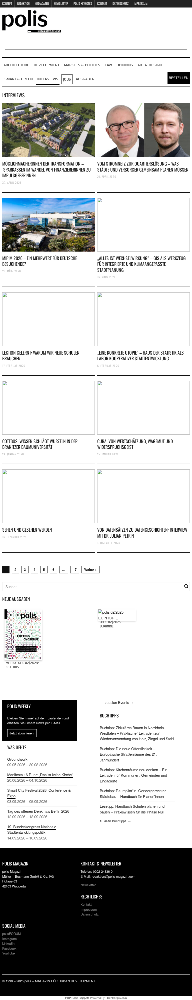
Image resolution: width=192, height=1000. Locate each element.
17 (74, 569)
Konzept (7, 3)
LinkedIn (8, 943)
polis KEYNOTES (83, 3)
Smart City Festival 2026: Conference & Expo (39, 792)
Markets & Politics (82, 65)
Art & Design (150, 65)
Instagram (9, 938)
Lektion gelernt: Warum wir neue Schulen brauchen (41, 355)
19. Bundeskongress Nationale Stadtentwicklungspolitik (31, 829)
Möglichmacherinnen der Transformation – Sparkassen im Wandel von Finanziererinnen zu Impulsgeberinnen (46, 169)
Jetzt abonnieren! (22, 733)
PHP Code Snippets (77, 998)
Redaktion (23, 3)
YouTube (8, 953)
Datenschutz (120, 3)
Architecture (16, 65)
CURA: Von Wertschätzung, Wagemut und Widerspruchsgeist (135, 444)
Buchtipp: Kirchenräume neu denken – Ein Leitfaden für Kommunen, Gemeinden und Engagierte (133, 775)
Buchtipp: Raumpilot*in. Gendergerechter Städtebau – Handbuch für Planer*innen (133, 793)
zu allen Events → (119, 702)
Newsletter (61, 3)
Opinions (124, 65)
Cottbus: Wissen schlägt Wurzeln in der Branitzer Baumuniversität (40, 444)
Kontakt (102, 3)
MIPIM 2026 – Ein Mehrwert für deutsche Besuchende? (39, 261)
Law (108, 65)
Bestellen (178, 78)
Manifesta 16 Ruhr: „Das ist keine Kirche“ (40, 774)
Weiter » (90, 569)
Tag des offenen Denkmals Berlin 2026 (38, 811)
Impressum (141, 3)
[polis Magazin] (31, 29)
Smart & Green (18, 79)
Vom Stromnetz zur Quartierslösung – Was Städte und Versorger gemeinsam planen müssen (142, 166)
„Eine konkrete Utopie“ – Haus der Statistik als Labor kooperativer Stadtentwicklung (140, 355)
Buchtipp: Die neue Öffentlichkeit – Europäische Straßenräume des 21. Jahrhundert (128, 754)
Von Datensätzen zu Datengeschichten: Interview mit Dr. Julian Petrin (142, 532)
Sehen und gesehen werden (27, 529)
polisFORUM (11, 933)
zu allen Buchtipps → (115, 820)
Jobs (67, 80)
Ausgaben (85, 79)
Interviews (47, 79)
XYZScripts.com (117, 998)
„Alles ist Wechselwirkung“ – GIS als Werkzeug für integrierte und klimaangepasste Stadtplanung (141, 264)
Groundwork (17, 759)
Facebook (9, 948)
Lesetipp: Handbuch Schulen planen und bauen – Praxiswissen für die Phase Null (132, 808)
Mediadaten (42, 3)
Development (47, 65)
